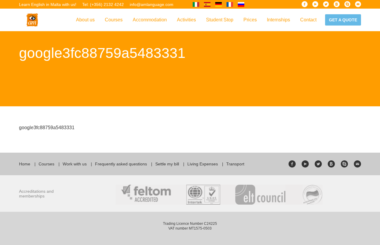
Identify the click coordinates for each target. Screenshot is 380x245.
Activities (186, 19)
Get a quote (343, 20)
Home (24, 164)
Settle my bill (167, 164)
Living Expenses (202, 164)
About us (85, 19)
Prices (250, 19)
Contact (308, 19)
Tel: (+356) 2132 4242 (103, 4)
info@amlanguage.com (151, 4)
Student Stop (219, 19)
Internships (278, 19)
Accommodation (150, 19)
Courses (114, 19)
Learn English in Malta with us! (47, 4)
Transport (235, 164)
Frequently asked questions (121, 164)
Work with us (75, 164)
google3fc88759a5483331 (47, 127)
